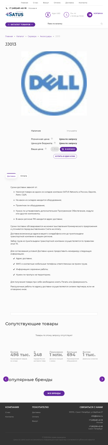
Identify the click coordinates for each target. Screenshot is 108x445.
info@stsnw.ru (97, 416)
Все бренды (54, 393)
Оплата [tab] (23, 176)
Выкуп (35, 421)
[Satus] (14, 14)
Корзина (98, 13)
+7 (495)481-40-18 (17, 8)
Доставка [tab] (11, 176)
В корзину (70, 149)
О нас (7, 412)
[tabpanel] (54, 238)
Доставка (36, 412)
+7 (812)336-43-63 (96, 426)
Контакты (9, 417)
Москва (31, 8)
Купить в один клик (65, 156)
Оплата (35, 417)
